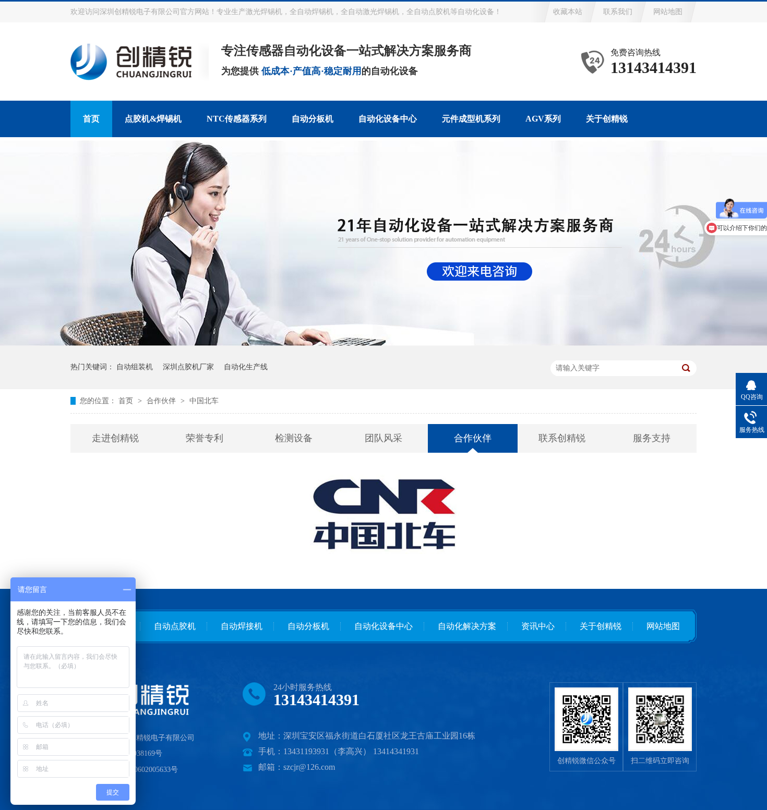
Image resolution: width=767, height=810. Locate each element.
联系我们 (617, 12)
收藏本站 (567, 12)
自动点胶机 (175, 626)
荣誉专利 (204, 438)
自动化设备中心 (387, 118)
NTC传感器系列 (237, 118)
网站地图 (667, 12)
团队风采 (383, 438)
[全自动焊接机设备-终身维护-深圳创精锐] (586, 719)
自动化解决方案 (467, 626)
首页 (91, 118)
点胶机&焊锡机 (153, 118)
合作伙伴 (162, 401)
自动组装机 (134, 367)
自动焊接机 (241, 626)
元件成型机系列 (471, 118)
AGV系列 (543, 118)
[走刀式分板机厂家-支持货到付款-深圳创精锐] (659, 719)
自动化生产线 (246, 367)
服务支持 (651, 438)
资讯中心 (538, 626)
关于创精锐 (607, 118)
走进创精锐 (115, 438)
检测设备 (294, 438)
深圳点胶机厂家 (188, 367)
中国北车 (204, 401)
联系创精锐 (561, 438)
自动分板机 (312, 118)
